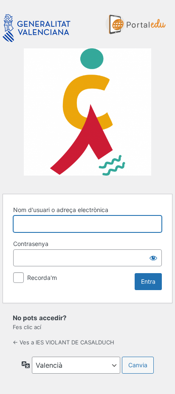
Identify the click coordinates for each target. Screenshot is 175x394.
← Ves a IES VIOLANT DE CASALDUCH (63, 342)
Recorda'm (42, 277)
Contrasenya (30, 243)
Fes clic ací (27, 327)
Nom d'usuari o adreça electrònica (60, 209)
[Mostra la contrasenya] (153, 257)
